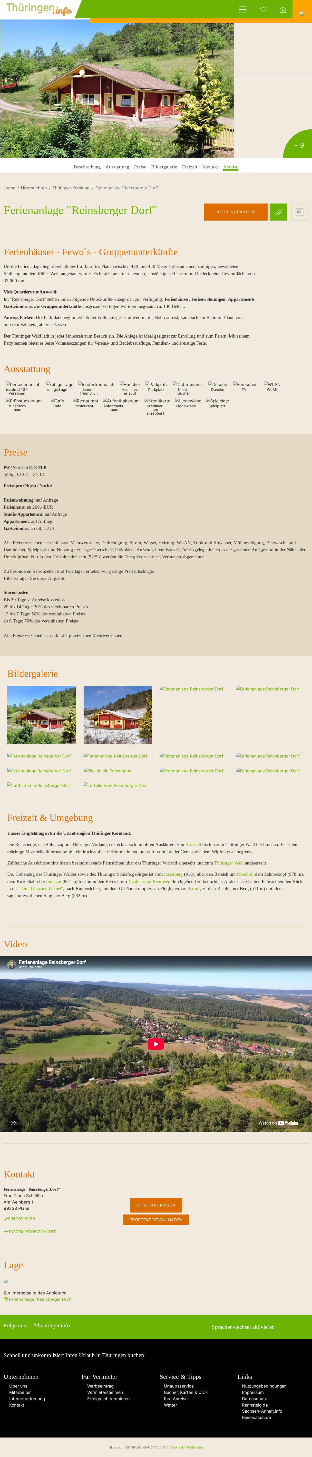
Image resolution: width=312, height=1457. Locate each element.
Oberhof (245, 874)
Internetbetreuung (26, 1398)
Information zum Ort (32, 1231)
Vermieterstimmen (104, 1392)
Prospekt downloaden (155, 1219)
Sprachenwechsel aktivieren (243, 1327)
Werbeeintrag (99, 1386)
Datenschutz (254, 1398)
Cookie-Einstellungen (186, 1447)
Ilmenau (53, 881)
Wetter (170, 1405)
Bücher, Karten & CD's (185, 1392)
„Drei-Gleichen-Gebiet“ (41, 888)
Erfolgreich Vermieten (107, 1398)
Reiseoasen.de (256, 1417)
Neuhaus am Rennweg (149, 881)
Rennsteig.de (254, 1405)
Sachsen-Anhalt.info (261, 1411)
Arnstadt (193, 844)
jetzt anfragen (235, 212)
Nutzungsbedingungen (264, 1386)
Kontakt (15, 1405)
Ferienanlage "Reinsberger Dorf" (40, 1299)
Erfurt (194, 888)
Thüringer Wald (229, 862)
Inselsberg (173, 874)
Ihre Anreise (175, 1398)
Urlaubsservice (178, 1386)
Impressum (252, 1392)
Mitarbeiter (19, 1392)
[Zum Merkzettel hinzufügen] (300, 212)
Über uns (17, 1386)
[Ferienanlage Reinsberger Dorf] (117, 79)
